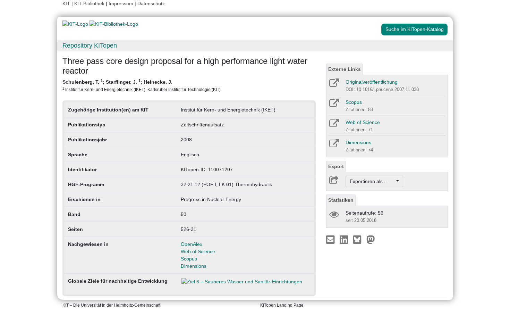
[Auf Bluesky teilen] (359, 239)
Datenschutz (151, 3)
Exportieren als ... (372, 181)
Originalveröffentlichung (372, 82)
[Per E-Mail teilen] (331, 239)
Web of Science (198, 251)
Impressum (121, 3)
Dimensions (193, 266)
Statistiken (341, 200)
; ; (141, 85)
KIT (66, 3)
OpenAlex (191, 244)
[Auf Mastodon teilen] (370, 239)
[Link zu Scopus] (333, 105)
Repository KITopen (89, 45)
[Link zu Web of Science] (333, 125)
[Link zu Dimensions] (333, 145)
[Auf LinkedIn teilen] (344, 239)
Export (336, 166)
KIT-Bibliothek (90, 3)
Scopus (189, 259)
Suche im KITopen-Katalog (414, 29)
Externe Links (344, 69)
